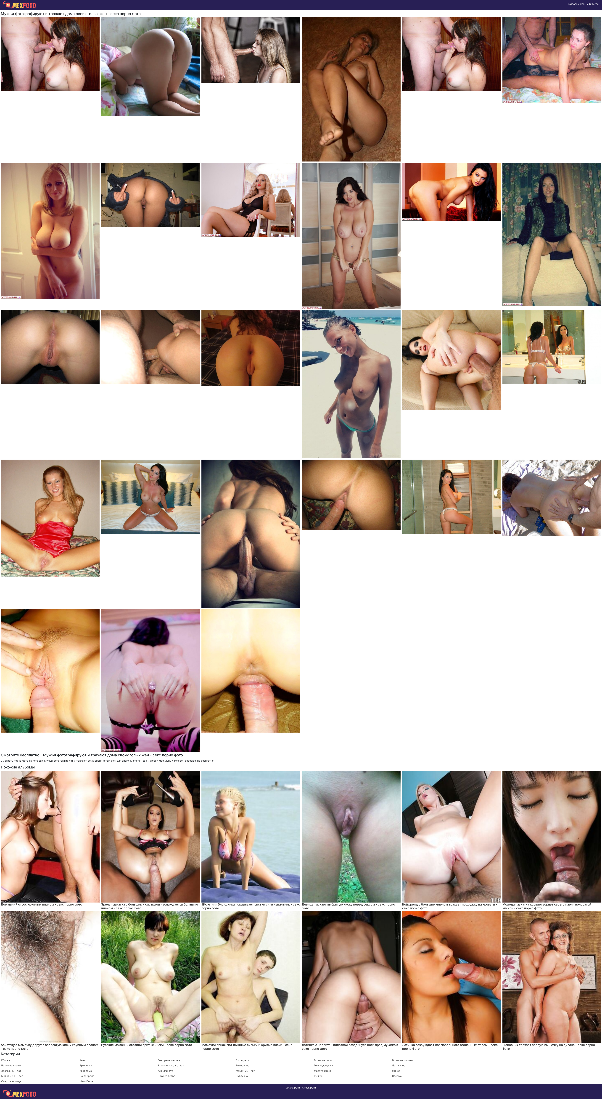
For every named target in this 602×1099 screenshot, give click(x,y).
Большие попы (323, 1060)
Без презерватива (169, 1060)
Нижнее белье (166, 1076)
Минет (396, 1070)
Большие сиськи (402, 1060)
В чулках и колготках (171, 1065)
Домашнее (398, 1065)
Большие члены (11, 1065)
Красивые (85, 1070)
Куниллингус (165, 1070)
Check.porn (309, 1087)
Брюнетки (85, 1065)
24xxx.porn (293, 1087)
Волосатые (242, 1065)
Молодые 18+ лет (12, 1076)
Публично (242, 1076)
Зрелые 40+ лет (11, 1070)
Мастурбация (322, 1070)
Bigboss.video (576, 3)
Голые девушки (323, 1065)
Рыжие (318, 1076)
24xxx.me (593, 3)
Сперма (397, 1076)
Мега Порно (86, 1081)
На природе (86, 1076)
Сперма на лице (11, 1081)
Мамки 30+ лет (245, 1070)
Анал (82, 1060)
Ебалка (5, 1060)
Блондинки (242, 1060)
